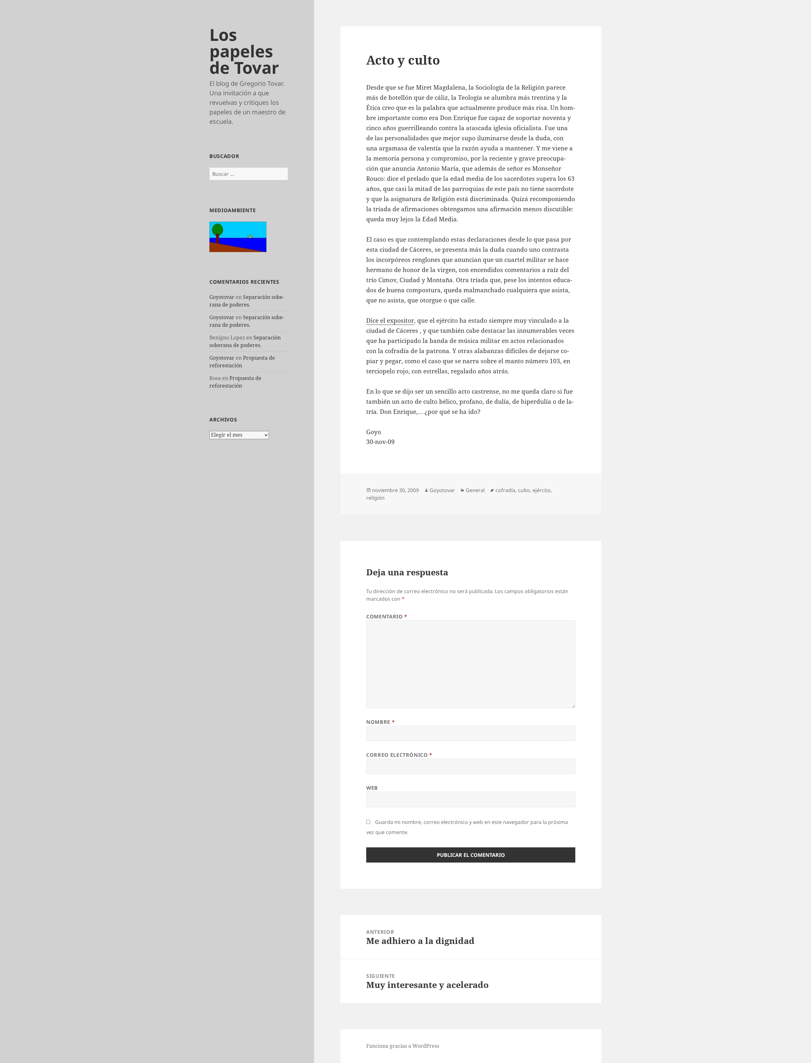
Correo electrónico (399, 754)
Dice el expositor (390, 320)
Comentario (386, 616)
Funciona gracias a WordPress (402, 1045)
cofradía (505, 490)
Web (372, 787)
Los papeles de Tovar (244, 51)
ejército (542, 490)
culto (524, 490)
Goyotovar (221, 297)
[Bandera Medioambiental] (237, 236)
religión (375, 497)
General (475, 490)
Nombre (380, 721)
